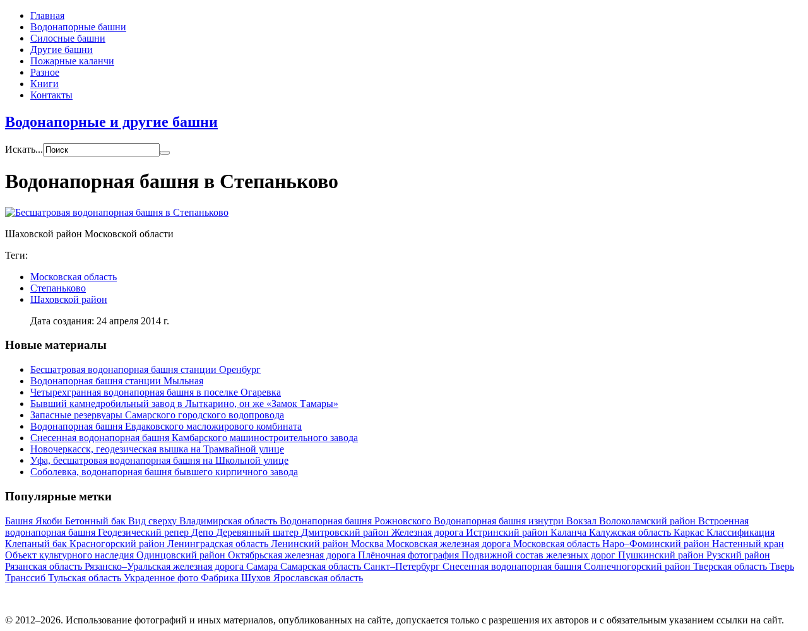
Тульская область (86, 577)
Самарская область (322, 566)
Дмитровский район (346, 532)
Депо (203, 532)
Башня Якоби (35, 521)
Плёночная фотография (409, 555)
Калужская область (631, 532)
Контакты (51, 95)
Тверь (781, 566)
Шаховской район (68, 299)
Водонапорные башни (78, 26)
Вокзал (582, 521)
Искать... (24, 149)
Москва (368, 543)
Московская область (73, 276)
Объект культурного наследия (70, 555)
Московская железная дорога (449, 543)
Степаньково (58, 288)
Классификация (740, 532)
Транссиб (26, 577)
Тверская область (731, 566)
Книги (44, 83)
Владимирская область (229, 521)
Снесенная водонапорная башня (513, 566)
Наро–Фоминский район (657, 543)
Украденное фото (162, 577)
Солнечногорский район (638, 566)
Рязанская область (45, 566)
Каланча (569, 532)
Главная (47, 15)
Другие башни (61, 49)
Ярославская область (318, 577)
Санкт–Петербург (403, 566)
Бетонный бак (96, 521)
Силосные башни (67, 38)
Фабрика (221, 577)
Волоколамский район (648, 521)
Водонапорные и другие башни (111, 122)
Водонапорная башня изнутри (500, 521)
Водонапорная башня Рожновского (357, 521)
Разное (44, 72)
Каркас (690, 532)
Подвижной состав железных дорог (539, 555)
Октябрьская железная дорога (293, 555)
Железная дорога (428, 532)
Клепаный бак (37, 543)
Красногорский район (118, 543)
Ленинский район (311, 543)
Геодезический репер (144, 532)
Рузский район (738, 555)
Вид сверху (153, 521)
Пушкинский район (662, 555)
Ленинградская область (219, 543)
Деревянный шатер (258, 532)
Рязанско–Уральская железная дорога (165, 566)
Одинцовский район (182, 555)
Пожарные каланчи (72, 61)
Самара (263, 566)
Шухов (257, 577)
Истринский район (508, 532)
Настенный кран (748, 543)
